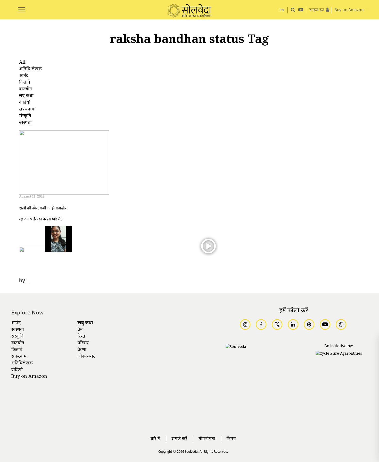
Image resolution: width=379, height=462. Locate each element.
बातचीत (17, 343)
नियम (231, 439)
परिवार (83, 343)
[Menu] (21, 7)
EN (281, 10)
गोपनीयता (207, 439)
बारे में (155, 439)
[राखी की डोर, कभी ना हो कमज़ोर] (64, 163)
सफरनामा (19, 357)
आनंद (16, 323)
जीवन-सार (86, 357)
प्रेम (80, 330)
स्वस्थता (17, 330)
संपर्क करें (179, 439)
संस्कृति (17, 336)
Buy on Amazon (29, 377)
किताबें (16, 350)
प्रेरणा (82, 350)
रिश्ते (81, 336)
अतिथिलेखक (22, 363)
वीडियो (17, 370)
